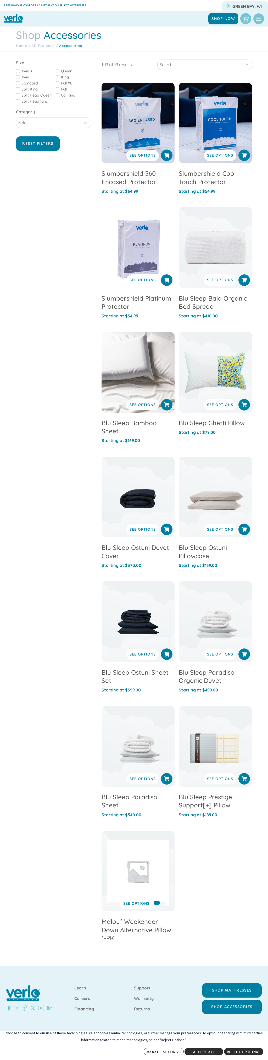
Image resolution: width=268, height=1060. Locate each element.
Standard (29, 83)
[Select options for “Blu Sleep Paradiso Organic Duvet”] (244, 654)
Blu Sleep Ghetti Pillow (212, 423)
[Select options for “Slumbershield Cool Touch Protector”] (244, 155)
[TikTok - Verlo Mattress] (24, 1008)
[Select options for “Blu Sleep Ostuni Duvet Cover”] (166, 529)
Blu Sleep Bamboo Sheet (129, 427)
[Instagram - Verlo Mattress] (16, 1008)
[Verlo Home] (23, 993)
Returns (142, 1009)
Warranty (144, 999)
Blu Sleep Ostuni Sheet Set (135, 676)
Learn (80, 988)
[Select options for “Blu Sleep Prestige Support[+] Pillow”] (244, 779)
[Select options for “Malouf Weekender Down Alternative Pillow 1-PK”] (157, 903)
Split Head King (34, 101)
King (65, 77)
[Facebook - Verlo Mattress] (9, 1008)
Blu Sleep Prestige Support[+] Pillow (205, 801)
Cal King (68, 95)
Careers (82, 999)
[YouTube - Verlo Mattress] (40, 1008)
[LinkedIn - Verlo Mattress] (48, 1008)
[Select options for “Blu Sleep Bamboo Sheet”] (166, 405)
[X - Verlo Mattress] (32, 1008)
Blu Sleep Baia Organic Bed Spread (213, 302)
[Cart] (245, 18)
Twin (25, 77)
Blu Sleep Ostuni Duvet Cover (135, 552)
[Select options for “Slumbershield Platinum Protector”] (166, 280)
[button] (244, 405)
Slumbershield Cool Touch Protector (207, 177)
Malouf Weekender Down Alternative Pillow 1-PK (136, 930)
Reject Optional (243, 1052)
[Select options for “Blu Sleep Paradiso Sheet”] (166, 779)
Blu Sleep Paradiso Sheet (129, 801)
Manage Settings (164, 1052)
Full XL (66, 83)
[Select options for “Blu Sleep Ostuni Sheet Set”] (166, 654)
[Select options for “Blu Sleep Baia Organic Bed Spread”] (244, 280)
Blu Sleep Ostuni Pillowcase (203, 552)
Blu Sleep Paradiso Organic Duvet (206, 676)
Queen (66, 71)
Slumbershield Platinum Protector (136, 302)
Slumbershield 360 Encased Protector (129, 177)
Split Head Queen (36, 95)
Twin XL (28, 71)
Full (64, 89)
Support (142, 988)
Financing (84, 1009)
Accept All (204, 1052)
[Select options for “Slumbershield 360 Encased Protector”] (166, 155)
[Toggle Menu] (258, 18)
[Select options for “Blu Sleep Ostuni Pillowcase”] (244, 529)
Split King (29, 89)
